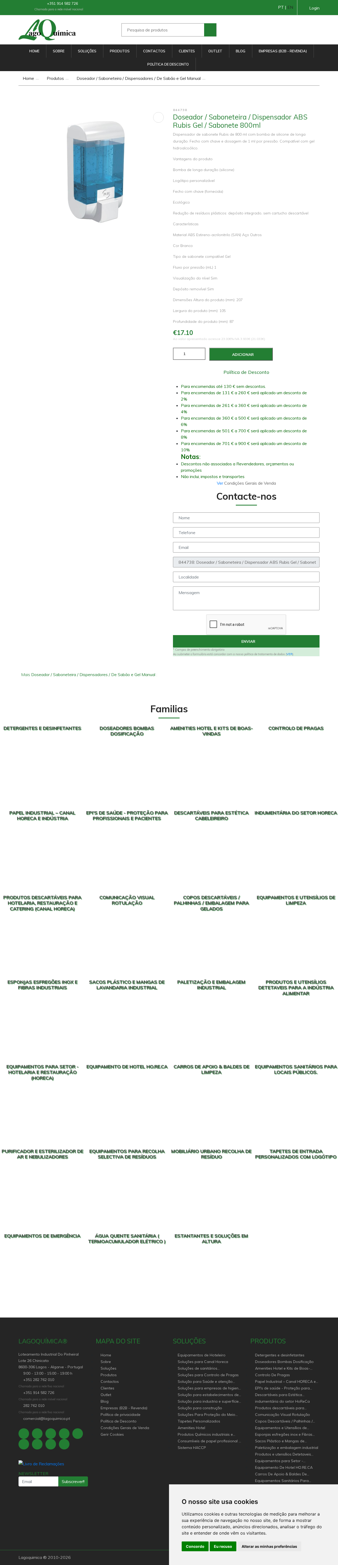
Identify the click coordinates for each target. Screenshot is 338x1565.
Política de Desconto (168, 64)
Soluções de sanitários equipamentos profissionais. (202, 1368)
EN (290, 7)
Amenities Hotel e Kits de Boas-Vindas (282, 1368)
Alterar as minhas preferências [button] (269, 1546)
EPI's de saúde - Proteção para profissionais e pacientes (282, 1388)
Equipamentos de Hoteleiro (202, 1355)
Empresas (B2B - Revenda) (283, 51)
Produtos (120, 51)
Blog (240, 51)
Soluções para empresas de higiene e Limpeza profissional (209, 1388)
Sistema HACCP (192, 1447)
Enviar (247, 641)
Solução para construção (200, 1408)
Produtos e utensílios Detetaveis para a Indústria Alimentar (283, 1454)
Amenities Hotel (191, 1427)
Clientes (187, 51)
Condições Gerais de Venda (125, 1427)
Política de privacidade (120, 1414)
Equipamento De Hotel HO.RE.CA (284, 1467)
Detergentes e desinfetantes (279, 1355)
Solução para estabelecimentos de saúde (208, 1395)
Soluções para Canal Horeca (203, 1361)
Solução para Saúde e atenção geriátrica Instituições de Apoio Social (205, 1382)
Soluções (87, 51)
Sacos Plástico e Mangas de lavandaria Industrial (279, 1441)
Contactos (154, 51)
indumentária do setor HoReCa (282, 1401)
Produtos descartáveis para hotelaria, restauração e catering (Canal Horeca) (283, 1408)
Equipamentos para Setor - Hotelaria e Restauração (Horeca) (284, 1461)
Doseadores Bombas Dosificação (284, 1361)
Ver (220, 483)
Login (314, 8)
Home (34, 51)
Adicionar (242, 354)
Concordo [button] (195, 1546)
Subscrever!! (73, 1481)
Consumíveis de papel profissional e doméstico (209, 1441)
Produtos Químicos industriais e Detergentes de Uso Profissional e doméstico (207, 1435)
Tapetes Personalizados (199, 1421)
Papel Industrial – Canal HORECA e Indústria (285, 1382)
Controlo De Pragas (272, 1375)
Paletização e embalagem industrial (286, 1447)
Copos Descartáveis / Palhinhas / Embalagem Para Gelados (284, 1421)
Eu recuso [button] (223, 1546)
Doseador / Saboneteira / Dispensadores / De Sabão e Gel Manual (138, 78)
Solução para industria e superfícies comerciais (209, 1402)
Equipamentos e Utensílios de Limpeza (281, 1428)
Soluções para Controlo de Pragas (208, 1375)
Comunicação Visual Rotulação (282, 1414)
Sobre (58, 51)
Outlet (215, 51)
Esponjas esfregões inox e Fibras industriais (283, 1435)
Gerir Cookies (112, 1434)
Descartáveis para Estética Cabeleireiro (278, 1395)
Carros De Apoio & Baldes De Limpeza (281, 1474)
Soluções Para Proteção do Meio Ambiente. (206, 1415)
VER (290, 654)
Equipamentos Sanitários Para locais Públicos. (282, 1481)
